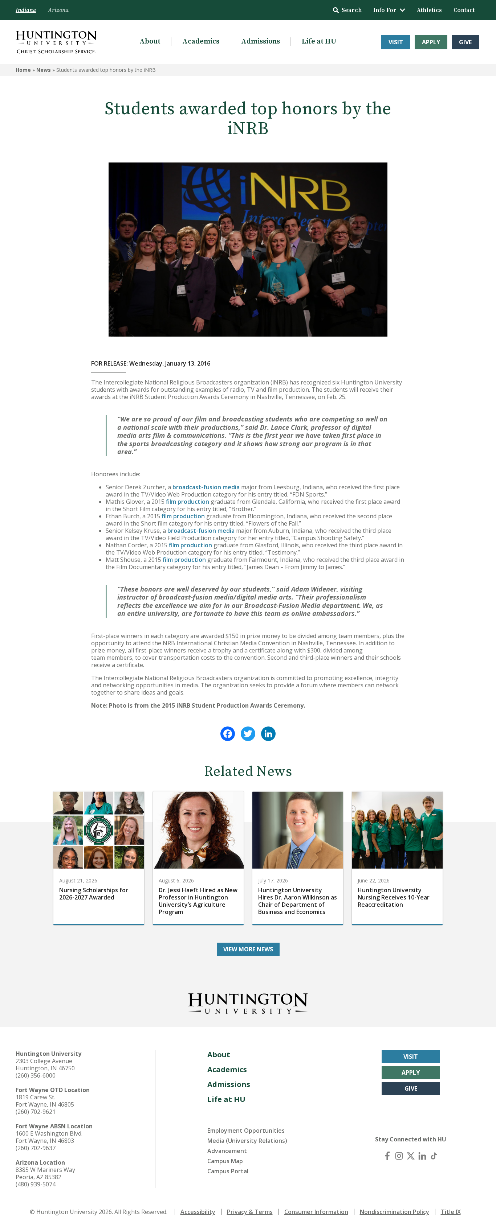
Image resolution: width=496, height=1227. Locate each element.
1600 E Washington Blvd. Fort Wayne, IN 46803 (49, 1137)
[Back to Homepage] (248, 1002)
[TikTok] (434, 1156)
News (43, 69)
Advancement (227, 1151)
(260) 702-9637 (36, 1148)
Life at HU (319, 41)
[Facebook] (227, 733)
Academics (200, 41)
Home (23, 69)
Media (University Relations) (247, 1141)
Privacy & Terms (250, 1212)
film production (187, 502)
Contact (464, 10)
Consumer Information (316, 1212)
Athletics (429, 10)
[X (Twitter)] (410, 1156)
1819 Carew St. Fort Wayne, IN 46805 (45, 1100)
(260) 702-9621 (36, 1112)
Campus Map (225, 1161)
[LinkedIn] (268, 733)
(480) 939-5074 (36, 1184)
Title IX (451, 1212)
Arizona (58, 10)
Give (465, 42)
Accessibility (197, 1212)
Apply (431, 42)
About (149, 41)
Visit (396, 42)
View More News (248, 949)
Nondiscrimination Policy (394, 1212)
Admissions (260, 41)
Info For (385, 10)
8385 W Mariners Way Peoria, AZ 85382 (45, 1173)
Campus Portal (227, 1171)
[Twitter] (248, 733)
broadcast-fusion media (206, 487)
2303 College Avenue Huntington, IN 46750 (45, 1064)
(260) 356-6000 (36, 1075)
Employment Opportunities (246, 1131)
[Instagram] (399, 1156)
